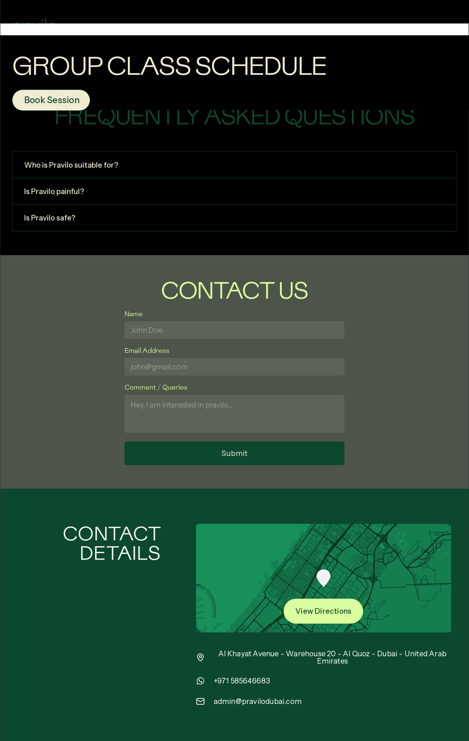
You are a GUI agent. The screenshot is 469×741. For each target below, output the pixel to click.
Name (134, 314)
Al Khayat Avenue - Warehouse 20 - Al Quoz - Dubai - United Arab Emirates (332, 657)
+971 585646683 (242, 681)
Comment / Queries (156, 387)
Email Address (147, 351)
